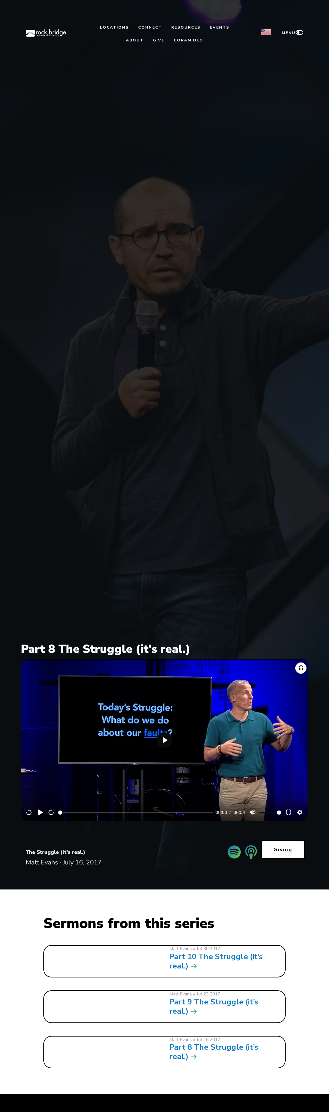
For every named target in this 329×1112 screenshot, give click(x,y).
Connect (150, 27)
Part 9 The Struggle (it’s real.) (213, 1006)
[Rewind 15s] (29, 812)
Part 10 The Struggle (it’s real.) (216, 961)
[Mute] (252, 812)
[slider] (135, 813)
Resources (185, 27)
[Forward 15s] (51, 812)
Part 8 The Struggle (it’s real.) (213, 1052)
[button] (301, 668)
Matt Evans (180, 949)
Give (158, 40)
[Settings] (300, 812)
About (135, 40)
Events (219, 27)
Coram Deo (188, 40)
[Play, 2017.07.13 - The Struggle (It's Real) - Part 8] (40, 812)
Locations (114, 27)
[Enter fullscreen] (289, 812)
